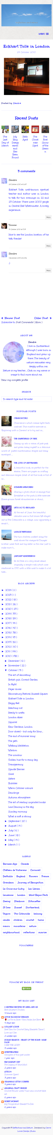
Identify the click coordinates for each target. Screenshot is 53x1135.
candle (6, 919)
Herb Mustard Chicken (14, 1009)
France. (45, 876)
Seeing (6, 901)
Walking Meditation (18, 745)
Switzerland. (33, 907)
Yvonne (13, 225)
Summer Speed (11, 1074)
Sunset (18, 907)
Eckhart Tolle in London (21, 698)
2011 (8, 651)
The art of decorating (19, 675)
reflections (29, 932)
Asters (11, 778)
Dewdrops (13, 792)
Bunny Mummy (11, 1101)
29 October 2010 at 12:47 (18, 184)
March (12, 844)
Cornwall (35, 870)
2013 (8, 642)
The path (12, 740)
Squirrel (12, 722)
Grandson (8, 882)
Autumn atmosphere (19, 797)
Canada (25, 863)
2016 (8, 627)
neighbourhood (11, 932)
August (12, 825)
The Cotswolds (22, 913)
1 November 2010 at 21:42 (18, 258)
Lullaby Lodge (11, 1027)
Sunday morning (17, 811)
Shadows (19, 901)
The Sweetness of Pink (25, 439)
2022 (8, 599)
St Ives (6, 907)
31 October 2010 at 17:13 (17, 229)
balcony (38, 913)
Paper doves (14, 689)
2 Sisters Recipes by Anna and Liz (21, 1007)
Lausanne (8, 895)
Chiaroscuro (21, 418)
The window (15, 755)
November (14, 665)
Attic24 (7, 1072)
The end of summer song (21, 736)
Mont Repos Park (38, 895)
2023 (8, 594)
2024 (8, 590)
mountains (19, 926)
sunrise (42, 932)
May (11, 839)
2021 (8, 604)
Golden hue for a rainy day (23, 759)
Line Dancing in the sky (21, 806)
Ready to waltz (16, 712)
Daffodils (8, 876)
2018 (8, 618)
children (18, 919)
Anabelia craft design (15, 1088)
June (11, 835)
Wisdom (12, 750)
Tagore (6, 913)
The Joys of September (26, 463)
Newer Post (12, 318)
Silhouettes (34, 901)
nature (32, 926)
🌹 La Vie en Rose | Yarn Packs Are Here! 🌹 (24, 1019)
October (13, 670)
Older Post (41, 318)
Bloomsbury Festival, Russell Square (28, 693)
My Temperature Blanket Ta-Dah (19, 1104)
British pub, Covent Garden (23, 679)
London (21, 895)
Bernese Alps (10, 863)
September (14, 821)
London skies (15, 717)
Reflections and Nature (23, 1128)
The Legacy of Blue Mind (15, 1064)
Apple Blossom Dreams (16, 1017)
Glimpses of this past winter (17, 1054)
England (21, 876)
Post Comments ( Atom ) (29, 322)
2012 (8, 646)
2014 (8, 637)
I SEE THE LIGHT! (12, 1045)
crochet (30, 919)
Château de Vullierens (15, 870)
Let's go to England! (24, 507)
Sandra (13, 180)
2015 (8, 632)
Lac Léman (34, 888)
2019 (8, 613)
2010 (8, 656)
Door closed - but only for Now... (25, 731)
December (14, 660)
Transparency (15, 764)
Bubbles (12, 783)
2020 (8, 608)
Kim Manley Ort (12, 1062)
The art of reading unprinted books (27, 802)
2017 (8, 623)
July (11, 830)
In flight (12, 684)
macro (6, 926)
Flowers (33, 876)
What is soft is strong (19, 816)
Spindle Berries (16, 769)
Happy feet (13, 703)
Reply (48, 217)
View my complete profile (14, 380)
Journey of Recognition (30, 882)
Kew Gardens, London (20, 726)
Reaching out (15, 708)
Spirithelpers (11, 1052)
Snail (11, 773)
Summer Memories (23, 487)
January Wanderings (24, 556)
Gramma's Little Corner (16, 1082)
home (41, 919)
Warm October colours (20, 788)
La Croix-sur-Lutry (13, 888)
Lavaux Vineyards (23, 532)
